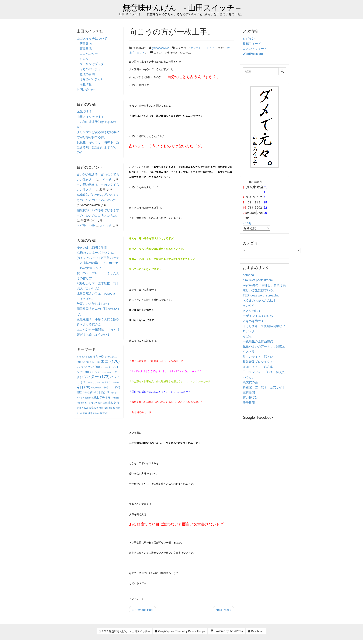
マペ (100, 382)
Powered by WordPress (228, 631)
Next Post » (223, 609)
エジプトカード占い (202, 48)
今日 (83, 386)
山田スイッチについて (92, 38)
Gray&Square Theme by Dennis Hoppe (181, 631)
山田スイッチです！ (90, 116)
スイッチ (105, 179)
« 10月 (247, 223)
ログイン (249, 38)
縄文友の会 (250, 382)
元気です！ (84, 111)
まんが (84, 59)
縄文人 (82, 407)
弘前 (92, 392)
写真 (95, 387)
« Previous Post (142, 609)
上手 (131, 52)
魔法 (104, 412)
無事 (84, 403)
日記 (104, 392)
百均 (93, 402)
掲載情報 (86, 84)
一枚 (227, 48)
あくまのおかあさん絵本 (259, 300)
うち (98, 356)
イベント (94, 362)
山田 (114, 387)
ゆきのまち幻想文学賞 (92, 247)
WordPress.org (253, 53)
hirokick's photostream (258, 280)
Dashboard (257, 631)
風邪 (96, 413)
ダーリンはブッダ (92, 64)
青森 (87, 412)
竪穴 (102, 402)
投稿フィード (252, 43)
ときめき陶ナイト (255, 321)
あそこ (87, 356)
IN (79, 357)
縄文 (113, 402)
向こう (141, 52)
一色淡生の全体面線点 (258, 341)
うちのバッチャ (90, 69)
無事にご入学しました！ (93, 303)
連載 (112, 407)
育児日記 (86, 48)
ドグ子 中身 (86, 225)
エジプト (82, 367)
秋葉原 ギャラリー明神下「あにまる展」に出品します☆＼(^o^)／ (98, 147)
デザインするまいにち (258, 315)
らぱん (247, 336)
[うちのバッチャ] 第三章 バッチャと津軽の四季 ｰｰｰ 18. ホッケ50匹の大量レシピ (98, 262)
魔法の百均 (87, 74)
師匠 (82, 392)
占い (103, 387)
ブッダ (91, 382)
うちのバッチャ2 (91, 79)
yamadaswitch (160, 48)
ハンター (95, 376)
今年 (116, 382)
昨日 (80, 397)
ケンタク (249, 305)
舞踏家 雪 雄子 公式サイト (264, 387)
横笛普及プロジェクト (258, 361)
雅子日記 (249, 402)
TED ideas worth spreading (261, 295)
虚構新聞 (249, 392)
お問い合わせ (86, 89)
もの (85, 362)
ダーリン (106, 372)
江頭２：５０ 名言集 (258, 367)
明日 (114, 392)
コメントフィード (255, 48)
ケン (94, 366)
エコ (110, 361)
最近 (99, 397)
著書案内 (86, 43)
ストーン (95, 372)
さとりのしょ (252, 310)
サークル (106, 366)
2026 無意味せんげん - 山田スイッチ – (125, 631)
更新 (89, 397)
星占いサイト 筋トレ (258, 356)
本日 (110, 397)
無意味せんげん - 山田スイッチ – (181, 7)
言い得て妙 (250, 397)
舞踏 (103, 407)
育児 (94, 407)
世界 (108, 382)
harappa (248, 275)
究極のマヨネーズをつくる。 (96, 252)
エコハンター (89, 53)
